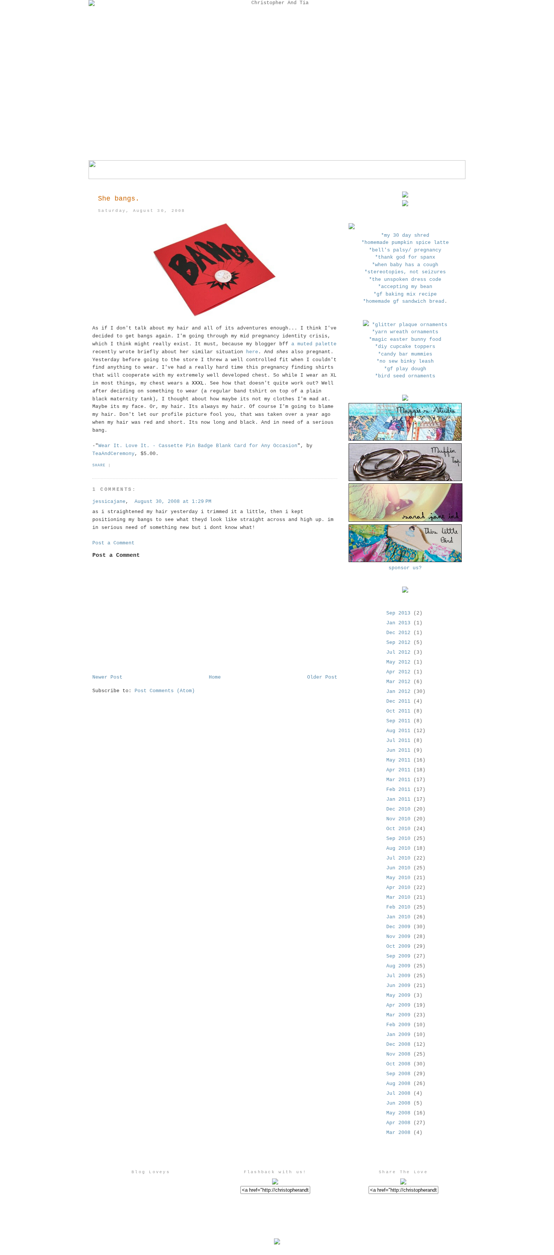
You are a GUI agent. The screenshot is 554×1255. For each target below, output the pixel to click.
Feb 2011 (398, 789)
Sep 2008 (398, 1074)
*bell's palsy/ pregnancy (405, 250)
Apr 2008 (398, 1123)
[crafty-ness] (366, 325)
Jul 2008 (398, 1093)
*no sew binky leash (405, 361)
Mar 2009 (398, 1015)
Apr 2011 (398, 770)
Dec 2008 (398, 1044)
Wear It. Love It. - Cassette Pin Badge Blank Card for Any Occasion (197, 446)
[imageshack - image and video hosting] (352, 228)
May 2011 (398, 760)
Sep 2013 (398, 613)
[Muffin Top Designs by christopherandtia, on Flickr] (405, 480)
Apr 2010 (398, 887)
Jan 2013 (398, 623)
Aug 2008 (398, 1083)
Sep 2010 (398, 838)
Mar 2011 (398, 780)
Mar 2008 (398, 1132)
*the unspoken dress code (405, 279)
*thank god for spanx (405, 257)
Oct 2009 (398, 946)
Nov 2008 (398, 1054)
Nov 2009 (398, 936)
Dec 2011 (398, 701)
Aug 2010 (398, 848)
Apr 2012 (398, 672)
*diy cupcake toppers (405, 346)
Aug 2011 (398, 731)
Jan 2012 (398, 691)
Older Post (322, 677)
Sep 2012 (398, 642)
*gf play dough (405, 369)
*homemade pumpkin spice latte (405, 242)
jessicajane (108, 501)
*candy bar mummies (405, 354)
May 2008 (398, 1113)
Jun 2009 (398, 985)
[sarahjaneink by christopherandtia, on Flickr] (405, 520)
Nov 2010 (398, 819)
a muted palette (314, 344)
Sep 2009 (398, 956)
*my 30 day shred (405, 235)
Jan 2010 (398, 917)
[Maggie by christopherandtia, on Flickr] (405, 439)
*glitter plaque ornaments (409, 325)
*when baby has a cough (405, 265)
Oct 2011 (398, 711)
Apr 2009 (398, 1005)
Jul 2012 (398, 652)
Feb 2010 (398, 907)
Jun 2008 (398, 1103)
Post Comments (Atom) (165, 691)
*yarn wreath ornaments (405, 332)
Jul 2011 (398, 740)
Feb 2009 (398, 1025)
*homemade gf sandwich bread (403, 301)
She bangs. (118, 198)
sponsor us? (405, 568)
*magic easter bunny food (405, 339)
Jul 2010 (398, 858)
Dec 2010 (398, 809)
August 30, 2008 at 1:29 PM (173, 501)
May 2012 (398, 662)
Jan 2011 (398, 799)
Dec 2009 (398, 927)
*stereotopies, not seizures (405, 272)
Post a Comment (113, 543)
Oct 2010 (398, 829)
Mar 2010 (398, 897)
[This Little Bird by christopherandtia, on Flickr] (405, 561)
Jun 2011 (398, 750)
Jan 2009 (398, 1034)
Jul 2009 (398, 976)
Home (215, 677)
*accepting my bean (405, 287)
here (252, 352)
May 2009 (398, 995)
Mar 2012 (398, 682)
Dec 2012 (398, 633)
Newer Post (107, 677)
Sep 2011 (398, 721)
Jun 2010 (398, 868)
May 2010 (398, 878)
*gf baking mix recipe (405, 294)
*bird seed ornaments (405, 376)
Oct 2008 (398, 1064)
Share (99, 465)
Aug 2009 (398, 966)
